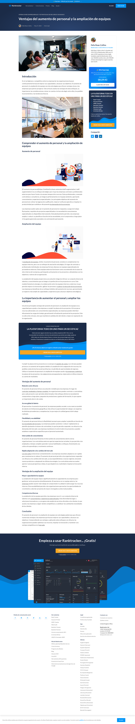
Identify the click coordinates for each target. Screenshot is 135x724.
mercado (42, 525)
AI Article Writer (55, 634)
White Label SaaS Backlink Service (60, 644)
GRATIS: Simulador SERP (58, 637)
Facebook (15, 617)
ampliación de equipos (31, 262)
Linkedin (39, 617)
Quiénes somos (104, 620)
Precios (48, 5)
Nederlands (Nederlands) (87, 657)
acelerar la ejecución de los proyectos (69, 286)
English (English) (84, 642)
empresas (25, 484)
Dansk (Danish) (84, 677)
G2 (46, 617)
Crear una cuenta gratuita (52, 352)
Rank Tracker (54, 617)
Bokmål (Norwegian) (85, 710)
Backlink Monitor (56, 629)
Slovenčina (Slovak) (85, 700)
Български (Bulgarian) (86, 672)
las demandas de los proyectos (60, 204)
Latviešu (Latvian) (85, 695)
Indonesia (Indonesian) (86, 690)
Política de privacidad (86, 619)
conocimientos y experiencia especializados (44, 499)
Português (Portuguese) (86, 662)
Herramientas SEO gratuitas (58, 659)
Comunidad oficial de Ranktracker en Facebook (27, 617)
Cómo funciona (40, 5)
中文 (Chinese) (84, 670)
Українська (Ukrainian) (86, 705)
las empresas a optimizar (74, 371)
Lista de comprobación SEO (58, 632)
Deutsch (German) (85, 645)
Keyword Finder (55, 619)
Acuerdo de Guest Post (57, 661)
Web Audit (54, 624)
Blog (53, 5)
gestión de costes (62, 364)
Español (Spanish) (85, 647)
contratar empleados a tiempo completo (35, 391)
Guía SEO (54, 656)
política (82, 720)
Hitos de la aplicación (86, 634)
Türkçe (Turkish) (84, 667)
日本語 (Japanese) (85, 655)
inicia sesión (48, 356)
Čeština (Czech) (84, 675)
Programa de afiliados (57, 649)
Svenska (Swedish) (85, 665)
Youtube (21, 617)
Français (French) (85, 650)
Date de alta (121, 5)
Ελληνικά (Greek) (85, 680)
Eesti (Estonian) (84, 682)
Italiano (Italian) (84, 652)
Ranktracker (15, 6)
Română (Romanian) (85, 697)
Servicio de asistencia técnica (88, 636)
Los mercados (26, 454)
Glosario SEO (55, 654)
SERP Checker (55, 622)
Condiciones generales (86, 617)
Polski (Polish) (84, 660)
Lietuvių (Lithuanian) (85, 692)
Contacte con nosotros (106, 618)
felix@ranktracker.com (106, 634)
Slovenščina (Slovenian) (86, 702)
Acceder (111, 5)
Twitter (33, 617)
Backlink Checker (56, 627)
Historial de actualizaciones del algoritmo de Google (63, 664)
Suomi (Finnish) (84, 685)
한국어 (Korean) (84, 707)
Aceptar (121, 720)
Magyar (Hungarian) (85, 687)
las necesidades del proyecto (31, 424)
